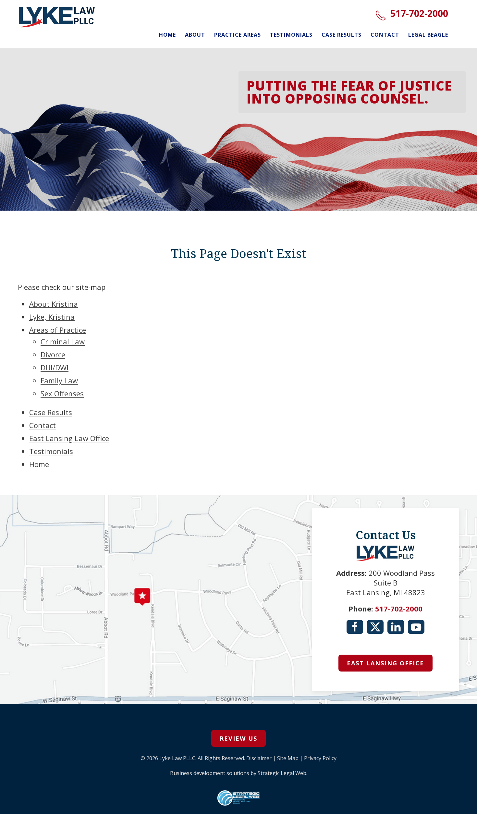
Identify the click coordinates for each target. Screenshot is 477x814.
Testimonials (291, 34)
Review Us (238, 738)
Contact (385, 34)
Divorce (53, 354)
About (195, 34)
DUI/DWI (54, 367)
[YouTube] (416, 627)
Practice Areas (237, 34)
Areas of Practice (57, 330)
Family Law (59, 380)
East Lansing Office (385, 663)
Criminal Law (63, 341)
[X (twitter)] (375, 627)
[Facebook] (355, 627)
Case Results (341, 34)
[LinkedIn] (395, 627)
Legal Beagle (428, 34)
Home (167, 34)
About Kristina (53, 304)
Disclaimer (259, 758)
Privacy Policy (320, 758)
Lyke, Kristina (52, 317)
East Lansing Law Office (69, 438)
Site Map (288, 758)
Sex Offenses (62, 393)
